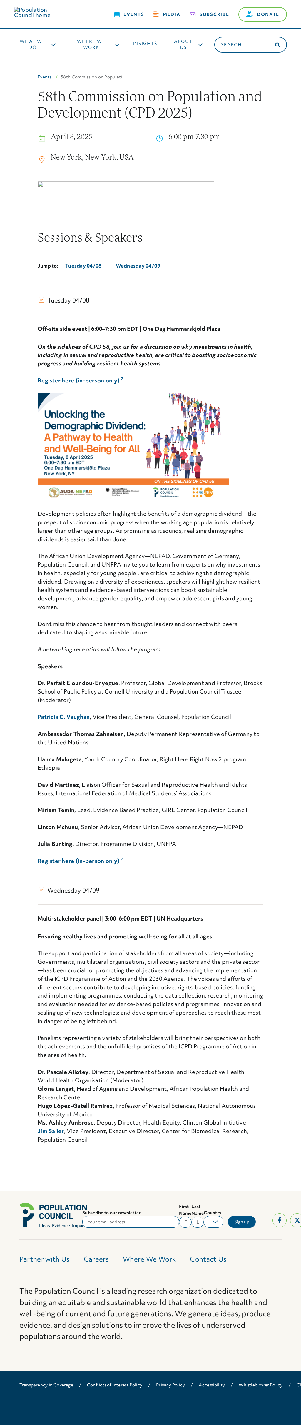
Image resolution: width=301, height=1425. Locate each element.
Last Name (197, 1210)
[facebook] (279, 1220)
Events (44, 77)
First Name (185, 1210)
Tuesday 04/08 (83, 265)
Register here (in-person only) (81, 380)
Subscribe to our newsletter (111, 1213)
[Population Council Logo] (39, 10)
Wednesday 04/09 (138, 265)
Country (212, 1213)
